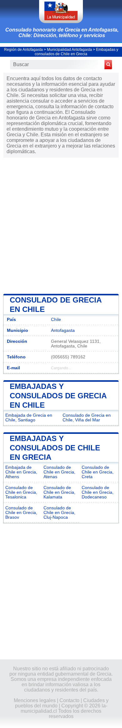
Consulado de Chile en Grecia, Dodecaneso (98, 492)
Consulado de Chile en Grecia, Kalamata (59, 492)
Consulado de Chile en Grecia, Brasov (21, 513)
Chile (56, 319)
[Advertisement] (61, 225)
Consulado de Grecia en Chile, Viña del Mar (87, 417)
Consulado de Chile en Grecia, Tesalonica (21, 492)
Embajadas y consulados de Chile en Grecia (76, 51)
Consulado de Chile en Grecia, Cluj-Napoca (59, 513)
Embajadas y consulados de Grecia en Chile (58, 395)
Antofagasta (63, 330)
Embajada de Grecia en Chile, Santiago (28, 417)
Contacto (69, 700)
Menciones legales (35, 700)
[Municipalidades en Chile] (61, 11)
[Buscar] (108, 64)
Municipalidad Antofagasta (69, 49)
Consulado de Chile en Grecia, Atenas (59, 472)
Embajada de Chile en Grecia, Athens (21, 472)
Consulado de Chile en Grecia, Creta (98, 472)
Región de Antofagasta (23, 49)
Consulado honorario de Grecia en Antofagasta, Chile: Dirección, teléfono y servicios (62, 32)
